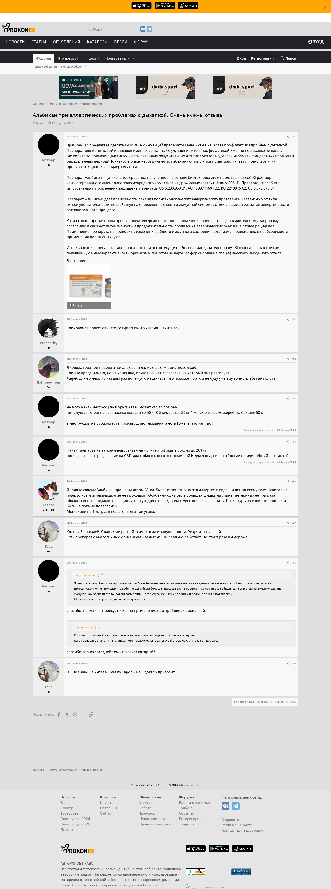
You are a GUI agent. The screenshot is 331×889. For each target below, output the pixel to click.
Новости (15, 42)
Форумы (43, 58)
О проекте (230, 819)
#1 (294, 136)
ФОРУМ (141, 42)
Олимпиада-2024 (75, 818)
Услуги (145, 802)
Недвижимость (152, 818)
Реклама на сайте (237, 825)
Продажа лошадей (155, 824)
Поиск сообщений (73, 67)
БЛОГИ (120, 42)
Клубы (105, 802)
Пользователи (117, 58)
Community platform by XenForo (165, 785)
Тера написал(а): (85, 627)
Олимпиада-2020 (75, 824)
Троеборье (69, 813)
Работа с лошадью (195, 802)
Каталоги (97, 42)
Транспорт (148, 813)
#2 (294, 319)
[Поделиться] (288, 136)
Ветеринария (190, 818)
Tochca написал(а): (87, 575)
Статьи (39, 42)
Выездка (68, 802)
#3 (294, 359)
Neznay (41, 123)
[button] (82, 58)
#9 (294, 663)
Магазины (108, 808)
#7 (294, 523)
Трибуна (186, 808)
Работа (145, 808)
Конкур (67, 808)
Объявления (66, 42)
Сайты (105, 813)
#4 (294, 398)
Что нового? (68, 58)
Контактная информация (243, 830)
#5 (294, 441)
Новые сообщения (45, 67)
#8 (294, 562)
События (186, 813)
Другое (67, 829)
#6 (294, 481)
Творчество (189, 824)
